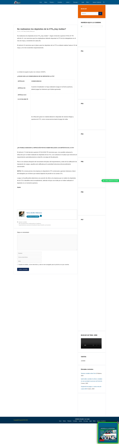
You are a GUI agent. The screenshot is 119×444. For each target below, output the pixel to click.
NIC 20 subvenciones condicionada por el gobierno (30, 223)
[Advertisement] (46, 14)
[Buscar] (100, 13)
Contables (60, 2)
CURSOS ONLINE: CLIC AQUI (82, 419)
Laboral (67, 2)
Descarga (75, 2)
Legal (83, 2)
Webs (87, 2)
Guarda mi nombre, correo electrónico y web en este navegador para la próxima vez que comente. (44, 264)
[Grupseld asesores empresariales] (17, 2)
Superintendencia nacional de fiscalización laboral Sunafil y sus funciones (35, 225)
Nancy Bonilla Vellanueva (29, 31)
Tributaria (52, 2)
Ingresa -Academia (97, 2)
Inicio (41, 2)
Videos (45, 2)
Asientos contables (23, 222)
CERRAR (118, 422)
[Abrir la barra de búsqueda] (104, 2)
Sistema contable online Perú (88, 373)
